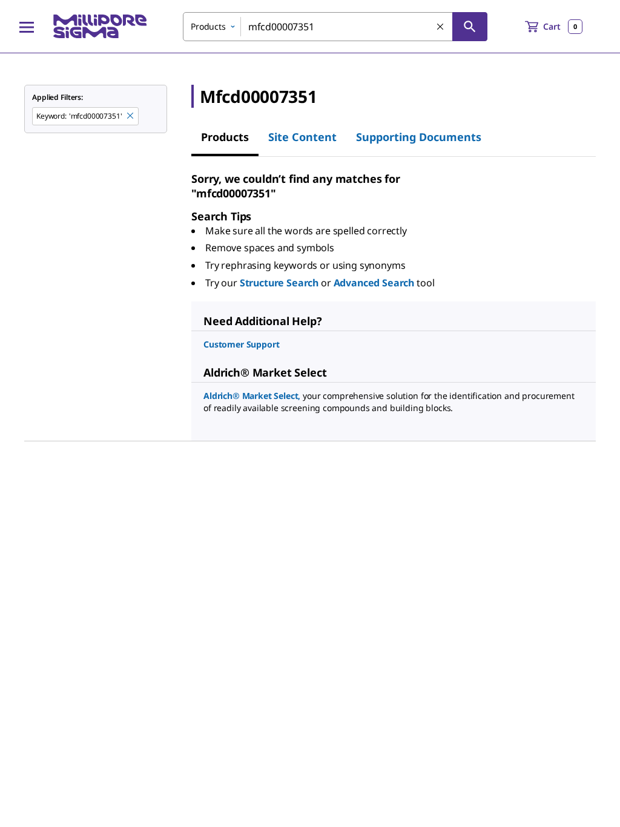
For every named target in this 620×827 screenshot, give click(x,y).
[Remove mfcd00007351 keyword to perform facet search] (130, 116)
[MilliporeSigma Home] (100, 26)
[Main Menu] (26, 26)
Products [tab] (225, 137)
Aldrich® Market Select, (251, 395)
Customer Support (241, 344)
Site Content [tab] (302, 137)
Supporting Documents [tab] (418, 137)
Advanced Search (374, 282)
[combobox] (335, 26)
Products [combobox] (208, 26)
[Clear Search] (440, 27)
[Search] (469, 26)
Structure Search (279, 282)
